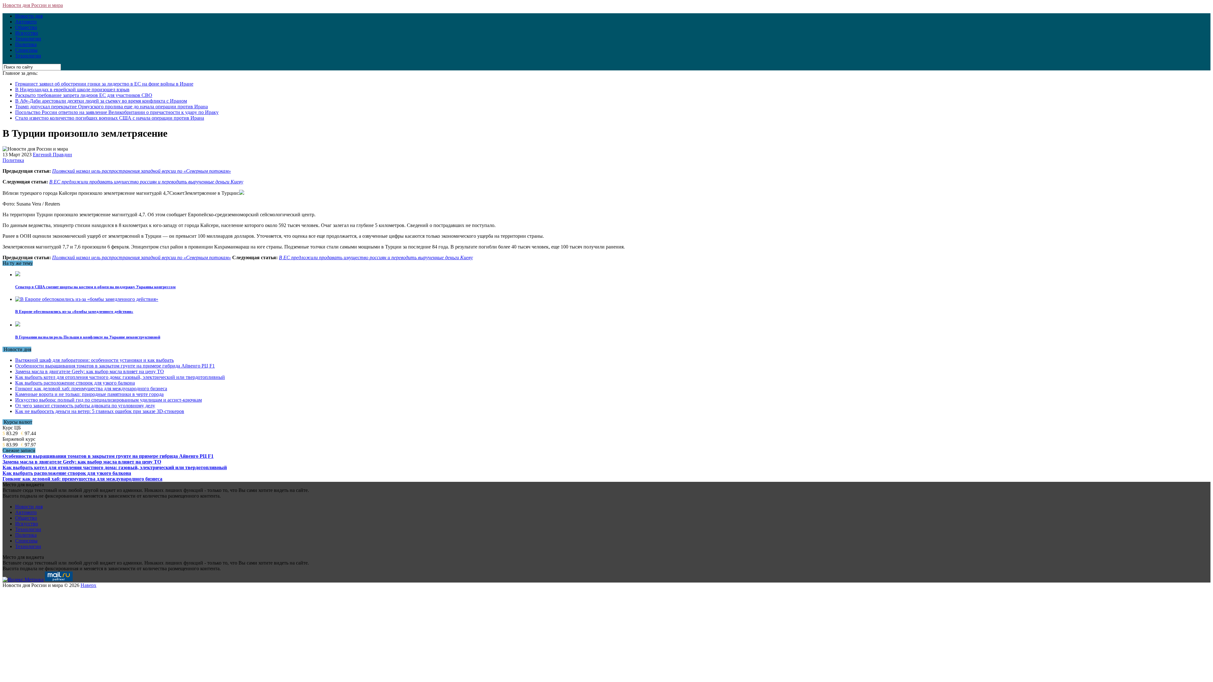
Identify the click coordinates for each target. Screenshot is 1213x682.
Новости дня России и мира (33, 5)
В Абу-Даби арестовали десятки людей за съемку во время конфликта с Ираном (101, 101)
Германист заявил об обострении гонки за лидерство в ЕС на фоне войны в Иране (104, 84)
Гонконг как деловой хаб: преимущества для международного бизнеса (91, 388)
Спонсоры (26, 50)
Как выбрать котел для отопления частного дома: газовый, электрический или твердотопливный (120, 377)
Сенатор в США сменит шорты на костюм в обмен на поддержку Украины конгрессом (95, 286)
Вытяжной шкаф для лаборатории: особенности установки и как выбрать (94, 360)
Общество (26, 27)
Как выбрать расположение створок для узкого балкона (75, 383)
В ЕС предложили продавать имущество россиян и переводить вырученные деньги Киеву (146, 181)
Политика (26, 44)
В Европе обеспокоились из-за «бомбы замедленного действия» (74, 311)
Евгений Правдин (52, 154)
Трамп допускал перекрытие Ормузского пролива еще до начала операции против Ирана (111, 106)
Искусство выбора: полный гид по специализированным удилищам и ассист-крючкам (108, 400)
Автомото (26, 21)
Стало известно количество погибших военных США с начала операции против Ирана (109, 118)
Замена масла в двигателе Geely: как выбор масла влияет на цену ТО (89, 371)
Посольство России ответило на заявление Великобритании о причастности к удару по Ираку (117, 112)
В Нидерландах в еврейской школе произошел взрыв (72, 89)
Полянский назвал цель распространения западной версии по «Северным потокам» (141, 171)
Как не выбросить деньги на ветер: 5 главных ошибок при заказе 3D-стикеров (99, 411)
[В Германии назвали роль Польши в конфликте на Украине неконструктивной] (17, 324)
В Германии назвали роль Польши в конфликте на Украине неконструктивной (87, 337)
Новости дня (29, 16)
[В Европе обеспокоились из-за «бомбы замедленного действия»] (86, 299)
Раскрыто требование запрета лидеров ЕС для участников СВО (83, 95)
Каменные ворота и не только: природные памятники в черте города (89, 394)
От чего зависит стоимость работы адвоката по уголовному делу (85, 405)
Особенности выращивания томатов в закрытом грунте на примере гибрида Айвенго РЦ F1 (115, 365)
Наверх (88, 585)
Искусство (26, 33)
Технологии (28, 38)
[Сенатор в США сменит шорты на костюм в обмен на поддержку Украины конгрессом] (17, 274)
